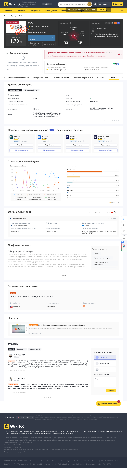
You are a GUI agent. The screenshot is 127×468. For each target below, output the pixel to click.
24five (117, 461)
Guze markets (34, 461)
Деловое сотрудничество (42, 433)
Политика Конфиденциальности (69, 431)
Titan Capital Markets (91, 461)
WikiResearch (15, 433)
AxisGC (39, 464)
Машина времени (49, 44)
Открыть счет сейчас (35, 44)
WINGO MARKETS (10, 461)
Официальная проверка (114, 431)
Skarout (47, 464)
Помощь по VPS (26, 433)
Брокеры (14, 16)
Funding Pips (45, 461)
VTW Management (23, 464)
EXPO (7, 433)
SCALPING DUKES (107, 461)
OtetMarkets (78, 461)
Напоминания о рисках (31, 431)
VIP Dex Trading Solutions (60, 464)
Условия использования (49, 431)
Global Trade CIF (9, 464)
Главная (7, 16)
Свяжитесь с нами (16, 431)
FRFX (109, 464)
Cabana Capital (66, 461)
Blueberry (55, 461)
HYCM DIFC (101, 464)
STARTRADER (22, 461)
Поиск (84, 431)
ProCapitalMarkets (78, 464)
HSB (33, 464)
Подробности (21, 145)
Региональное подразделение (63, 433)
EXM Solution (90, 464)
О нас (6, 431)
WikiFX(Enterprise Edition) (96, 431)
